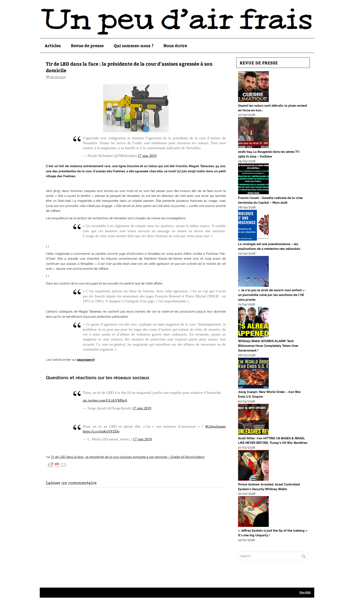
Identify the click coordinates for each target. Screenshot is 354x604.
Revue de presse (87, 45)
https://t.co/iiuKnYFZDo (101, 431)
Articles (53, 45)
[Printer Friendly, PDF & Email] (57, 464)
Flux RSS (305, 592)
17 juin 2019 (147, 156)
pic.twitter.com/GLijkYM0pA (105, 400)
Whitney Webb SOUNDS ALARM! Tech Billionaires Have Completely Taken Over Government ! (268, 345)
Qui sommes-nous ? (133, 45)
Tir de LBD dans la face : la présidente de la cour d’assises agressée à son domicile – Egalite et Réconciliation (128, 457)
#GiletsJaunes (215, 426)
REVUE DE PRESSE (259, 62)
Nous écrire (175, 45)
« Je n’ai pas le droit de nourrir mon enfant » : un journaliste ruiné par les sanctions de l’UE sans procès (272, 294)
